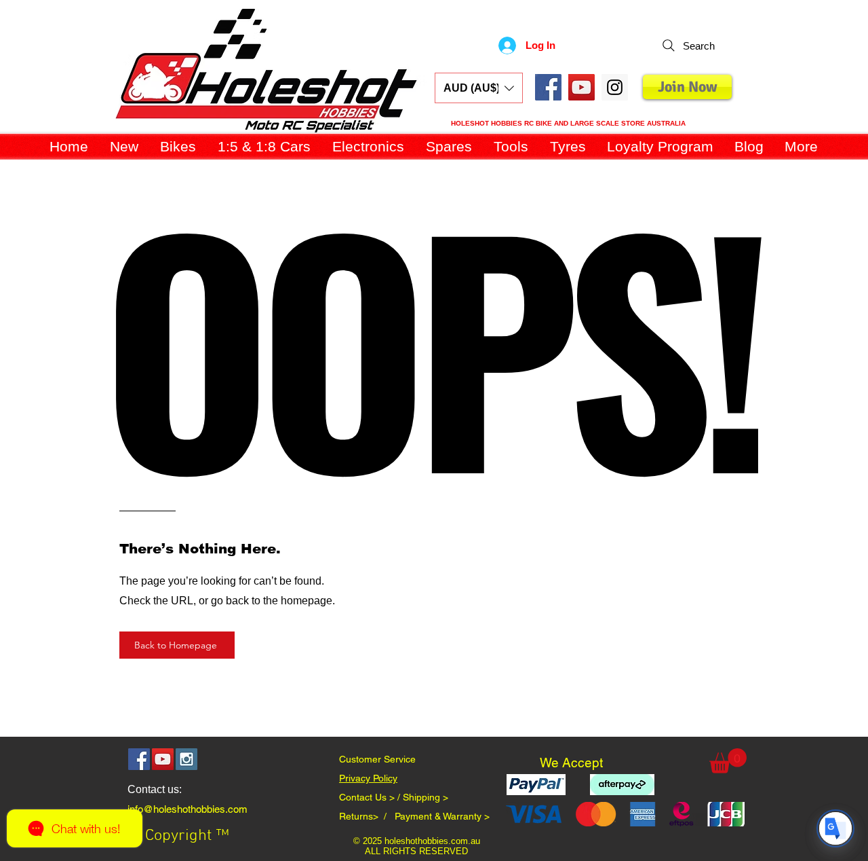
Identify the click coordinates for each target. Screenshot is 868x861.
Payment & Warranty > (442, 816)
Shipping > (425, 797)
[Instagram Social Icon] (186, 759)
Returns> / (367, 816)
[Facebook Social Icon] (548, 87)
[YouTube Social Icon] (581, 87)
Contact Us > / (371, 797)
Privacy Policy (368, 778)
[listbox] (479, 88)
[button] (479, 88)
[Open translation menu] (835, 828)
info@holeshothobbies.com (187, 809)
